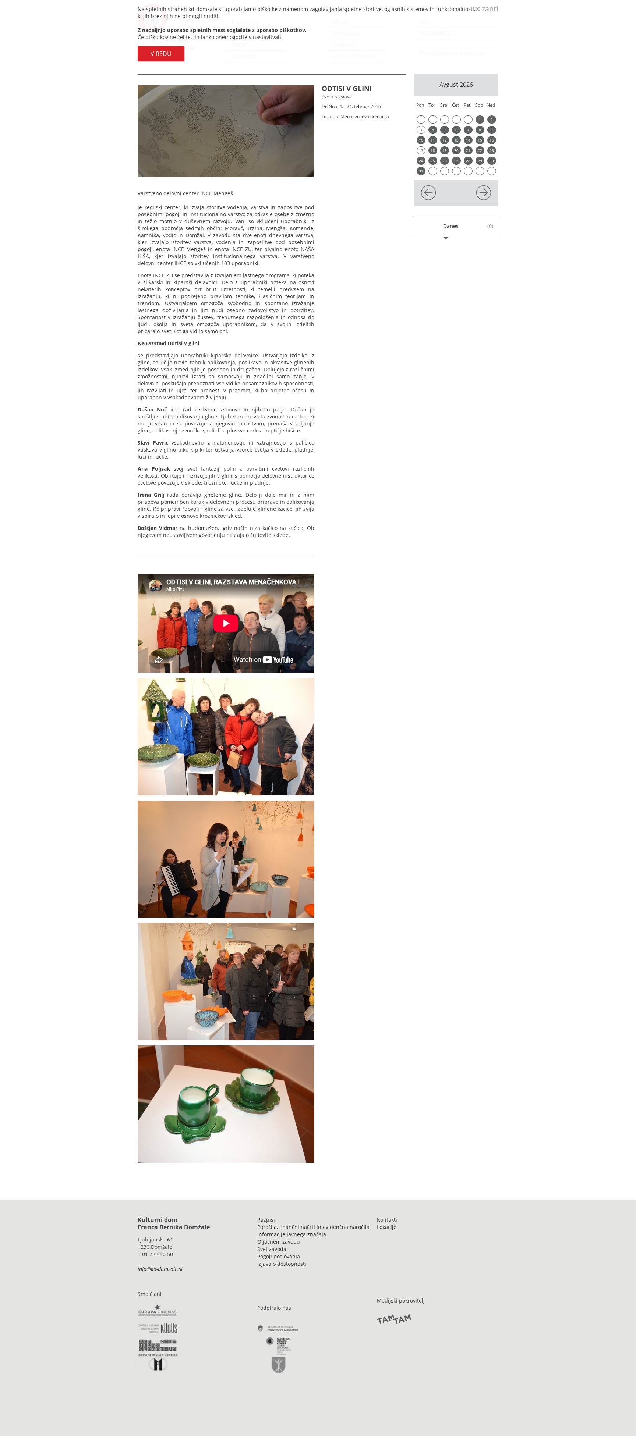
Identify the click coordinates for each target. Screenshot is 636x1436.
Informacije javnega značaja (291, 1234)
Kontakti (387, 1219)
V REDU (161, 54)
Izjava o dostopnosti (281, 1263)
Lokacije (386, 1226)
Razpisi (266, 1219)
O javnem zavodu (278, 1241)
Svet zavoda (271, 1249)
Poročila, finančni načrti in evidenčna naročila (313, 1226)
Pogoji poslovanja (278, 1256)
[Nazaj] (428, 198)
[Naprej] (483, 198)
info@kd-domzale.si (160, 1268)
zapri (489, 9)
